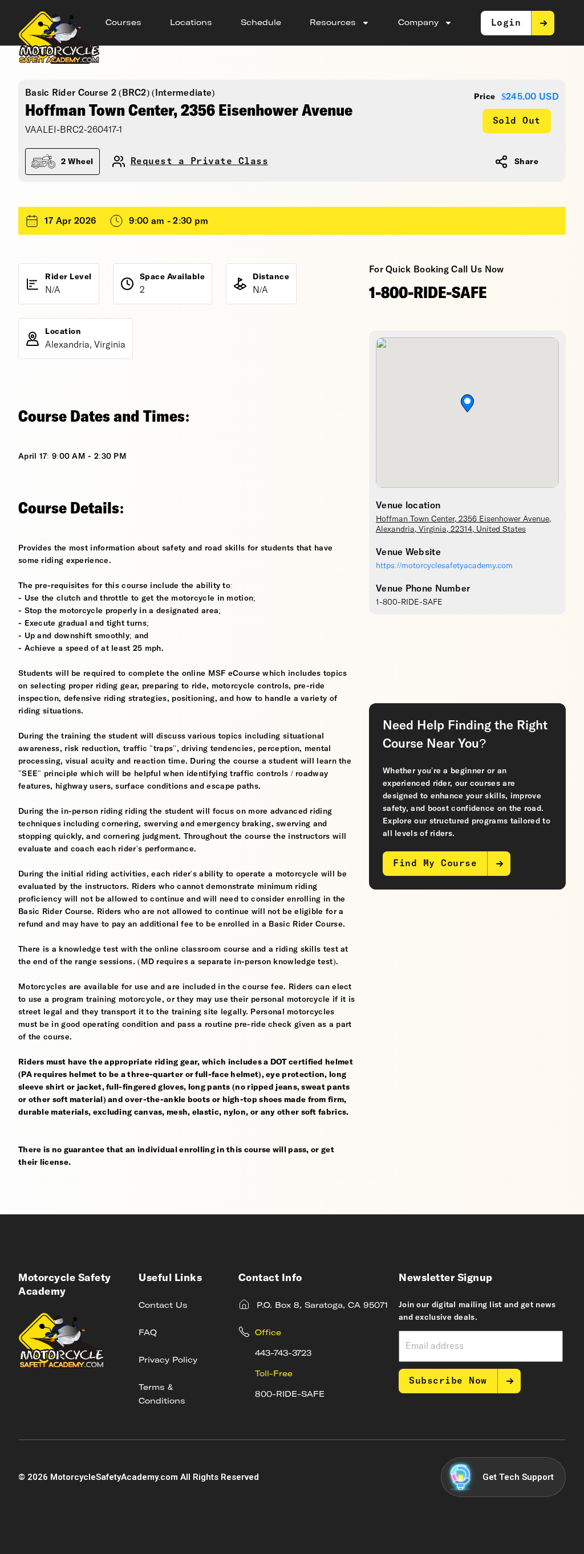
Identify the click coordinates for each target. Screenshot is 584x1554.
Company (418, 23)
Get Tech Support (518, 1477)
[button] (467, 403)
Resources (333, 23)
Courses (123, 23)
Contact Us (163, 1306)
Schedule (261, 23)
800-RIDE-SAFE (290, 1394)
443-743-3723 (283, 1353)
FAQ (148, 1333)
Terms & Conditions (162, 1394)
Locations (191, 23)
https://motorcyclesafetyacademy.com (444, 566)
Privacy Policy (168, 1360)
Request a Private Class (200, 161)
